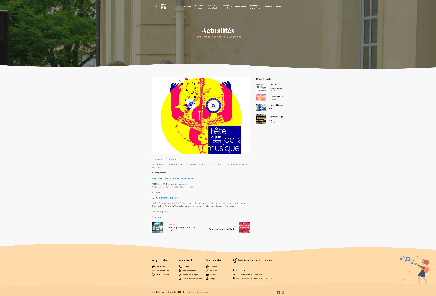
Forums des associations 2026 (275, 86)
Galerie (278, 7)
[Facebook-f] (278, 292)
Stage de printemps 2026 (276, 118)
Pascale (273, 90)
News (267, 7)
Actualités (158, 159)
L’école (187, 7)
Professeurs (240, 7)
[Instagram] (283, 292)
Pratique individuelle (213, 6)
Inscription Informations (255, 6)
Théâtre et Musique (276, 96)
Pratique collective (226, 6)
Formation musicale (199, 6)
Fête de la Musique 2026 (276, 106)
